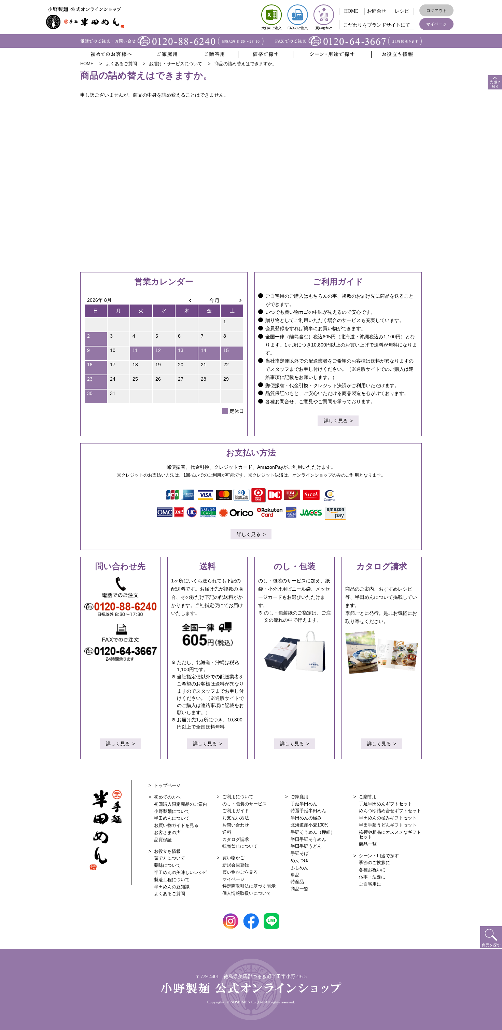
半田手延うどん (306, 846)
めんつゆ (299, 860)
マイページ (436, 24)
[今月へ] (209, 300)
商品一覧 (299, 888)
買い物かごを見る (240, 872)
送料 (226, 832)
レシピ (402, 11)
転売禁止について (240, 846)
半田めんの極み (306, 817)
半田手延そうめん (308, 839)
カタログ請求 (235, 839)
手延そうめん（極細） (313, 832)
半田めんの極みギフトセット (388, 817)
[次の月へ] (232, 300)
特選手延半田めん (308, 810)
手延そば (299, 853)
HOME (351, 11)
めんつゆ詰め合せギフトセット (390, 810)
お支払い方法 (235, 817)
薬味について (167, 865)
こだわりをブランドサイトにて (376, 25)
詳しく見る (336, 420)
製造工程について (172, 879)
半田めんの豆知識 (172, 886)
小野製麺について (172, 811)
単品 (295, 874)
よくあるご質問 (169, 893)
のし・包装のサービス (244, 803)
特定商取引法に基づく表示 (249, 886)
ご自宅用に (370, 884)
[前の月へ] (186, 300)
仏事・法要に (372, 876)
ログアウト (436, 10)
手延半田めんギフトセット (385, 803)
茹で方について (169, 858)
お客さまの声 (167, 832)
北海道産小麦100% (310, 825)
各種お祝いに (372, 869)
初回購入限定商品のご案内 (180, 804)
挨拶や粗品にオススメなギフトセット (390, 834)
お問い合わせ (235, 825)
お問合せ (376, 11)
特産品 (297, 881)
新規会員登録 (235, 864)
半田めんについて (172, 818)
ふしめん (299, 867)
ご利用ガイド (235, 810)
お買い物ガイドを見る (176, 825)
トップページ (167, 785)
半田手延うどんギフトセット (388, 825)
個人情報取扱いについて (246, 893)
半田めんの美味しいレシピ (180, 872)
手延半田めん (304, 803)
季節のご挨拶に (374, 862)
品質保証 (163, 839)
